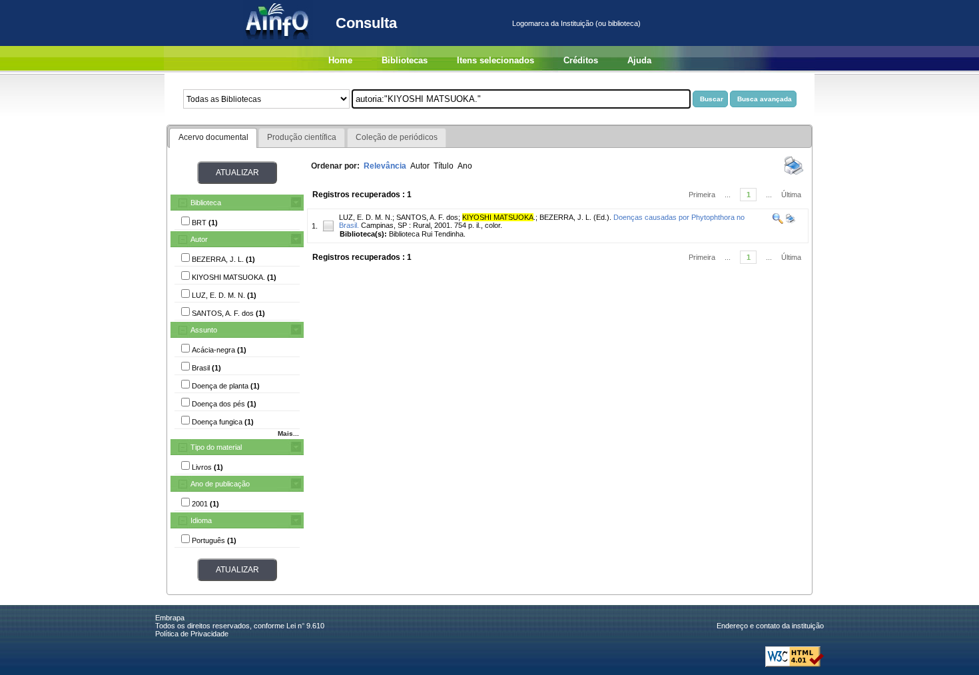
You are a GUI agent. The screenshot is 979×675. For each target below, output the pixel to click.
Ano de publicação (220, 484)
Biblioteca (205, 203)
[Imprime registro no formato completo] (789, 221)
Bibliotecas (405, 60)
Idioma (201, 520)
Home (340, 60)
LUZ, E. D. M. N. (365, 217)
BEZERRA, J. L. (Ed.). (575, 217)
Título (444, 166)
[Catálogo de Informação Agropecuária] (278, 43)
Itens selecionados (495, 60)
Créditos (580, 60)
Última (791, 195)
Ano (465, 166)
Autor (199, 239)
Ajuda (639, 60)
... (728, 195)
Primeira (702, 195)
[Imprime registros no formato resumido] (794, 174)
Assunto (203, 330)
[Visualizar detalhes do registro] (778, 221)
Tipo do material (216, 447)
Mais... (288, 433)
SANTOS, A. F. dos (427, 217)
